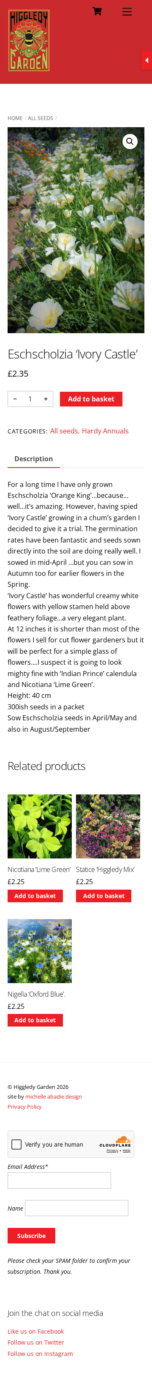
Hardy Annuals (105, 431)
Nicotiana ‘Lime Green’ (39, 869)
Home (15, 118)
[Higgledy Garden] (29, 68)
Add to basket (91, 399)
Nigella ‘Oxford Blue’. (36, 994)
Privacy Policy (25, 1106)
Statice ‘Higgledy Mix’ (105, 869)
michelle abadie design (53, 1096)
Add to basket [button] (35, 896)
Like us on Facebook (36, 1331)
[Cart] (97, 11)
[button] (130, 141)
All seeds (40, 118)
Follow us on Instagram (40, 1354)
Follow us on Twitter (36, 1342)
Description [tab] (33, 458)
